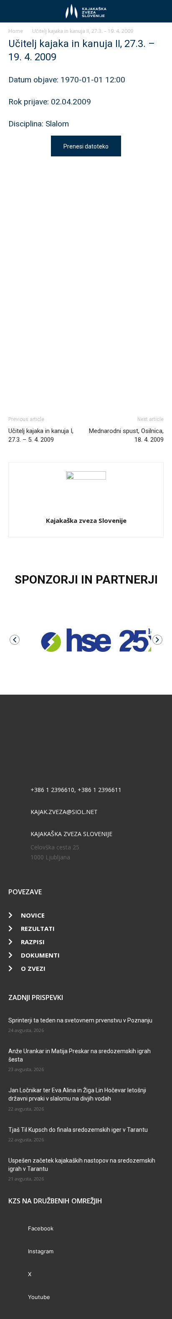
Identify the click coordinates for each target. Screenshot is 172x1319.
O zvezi (33, 968)
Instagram (40, 1251)
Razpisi (33, 942)
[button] (14, 11)
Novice (33, 915)
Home (15, 31)
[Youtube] (17, 1297)
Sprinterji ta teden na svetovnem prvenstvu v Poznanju (80, 1020)
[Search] (160, 11)
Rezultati (38, 928)
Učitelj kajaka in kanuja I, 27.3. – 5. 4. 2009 (40, 435)
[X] (17, 1274)
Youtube (39, 1297)
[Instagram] (17, 1251)
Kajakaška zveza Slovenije (86, 520)
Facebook (40, 1228)
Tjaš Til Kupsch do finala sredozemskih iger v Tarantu (78, 1129)
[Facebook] (17, 1228)
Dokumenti (40, 955)
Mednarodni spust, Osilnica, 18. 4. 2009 (126, 435)
